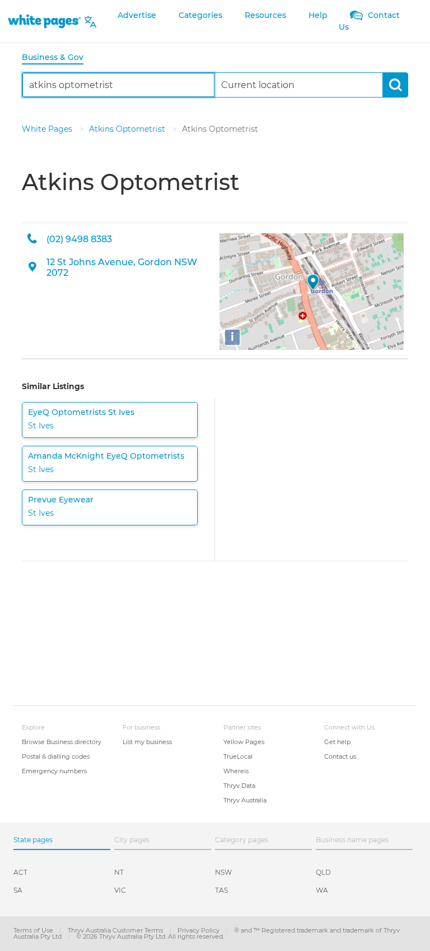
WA (322, 890)
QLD (323, 872)
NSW (223, 872)
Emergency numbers (54, 771)
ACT (20, 872)
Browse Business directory (61, 742)
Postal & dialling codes (56, 756)
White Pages (48, 129)
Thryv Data (239, 786)
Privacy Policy (199, 930)
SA (17, 890)
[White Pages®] (44, 21)
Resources (265, 15)
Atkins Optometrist (128, 129)
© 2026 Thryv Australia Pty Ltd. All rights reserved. (150, 936)
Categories (200, 15)
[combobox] (118, 85)
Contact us (340, 756)
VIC (120, 890)
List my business (147, 742)
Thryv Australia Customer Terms (116, 930)
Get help (337, 742)
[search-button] (395, 85)
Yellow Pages (243, 742)
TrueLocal (238, 756)
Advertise (137, 15)
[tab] (57, 58)
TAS (221, 890)
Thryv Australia (245, 800)
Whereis (236, 771)
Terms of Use (34, 930)
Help (318, 15)
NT (119, 872)
